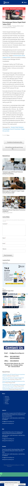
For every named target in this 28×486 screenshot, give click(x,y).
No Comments (11, 27)
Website (4, 248)
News (8, 135)
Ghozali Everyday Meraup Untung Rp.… (14, 148)
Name (4, 238)
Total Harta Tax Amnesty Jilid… (14, 142)
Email (4, 243)
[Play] (3, 288)
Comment (5, 223)
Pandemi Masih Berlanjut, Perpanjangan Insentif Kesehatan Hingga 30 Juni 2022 (13, 129)
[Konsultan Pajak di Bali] (6, 2)
